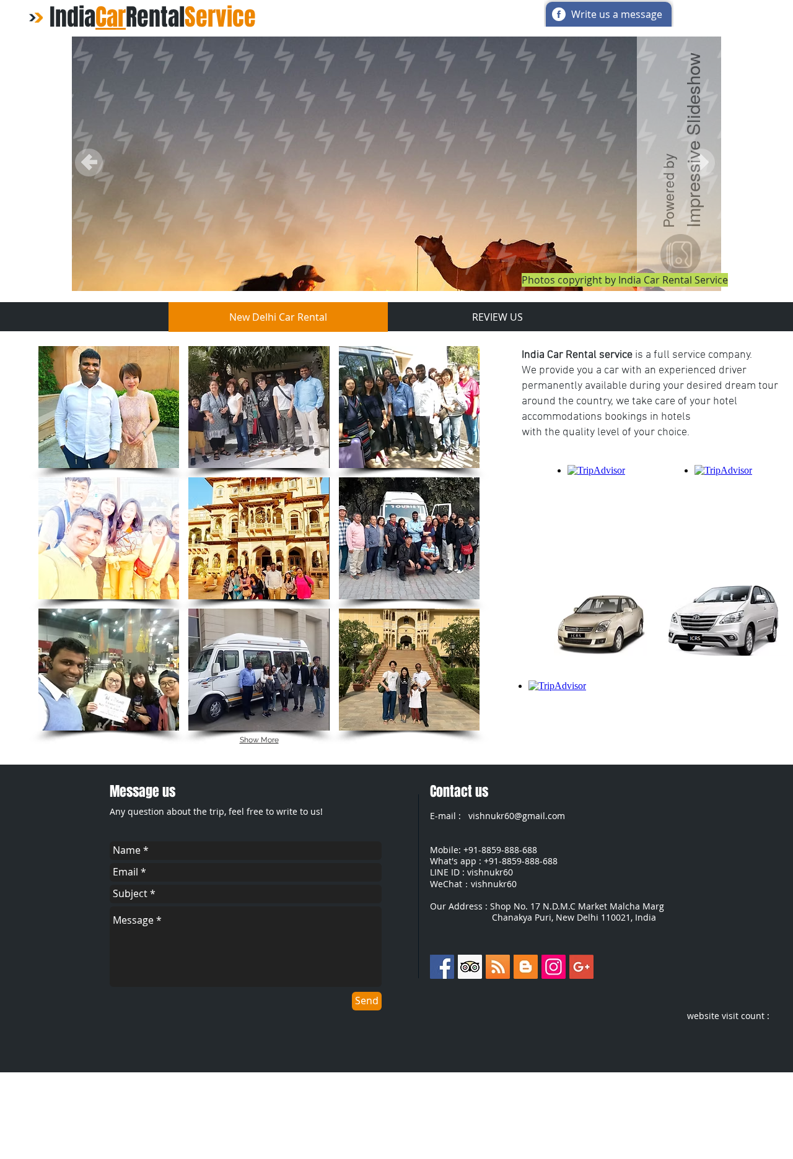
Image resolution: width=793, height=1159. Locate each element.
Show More (259, 740)
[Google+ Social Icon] (581, 967)
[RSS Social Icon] (498, 967)
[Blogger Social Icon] (526, 967)
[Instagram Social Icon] (553, 967)
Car (110, 17)
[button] (108, 407)
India (72, 17)
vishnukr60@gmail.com (516, 816)
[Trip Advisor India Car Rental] (470, 967)
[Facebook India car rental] (442, 967)
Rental (191, 17)
